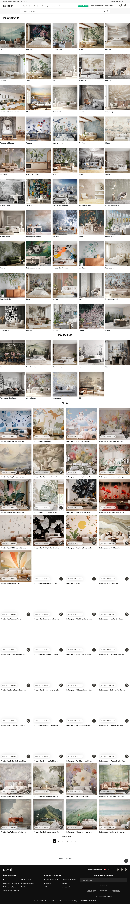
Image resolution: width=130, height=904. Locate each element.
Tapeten (23, 887)
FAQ (4, 879)
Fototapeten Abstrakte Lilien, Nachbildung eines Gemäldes (112, 441)
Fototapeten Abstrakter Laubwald (111, 796)
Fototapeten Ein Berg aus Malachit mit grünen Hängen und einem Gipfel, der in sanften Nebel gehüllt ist (46, 832)
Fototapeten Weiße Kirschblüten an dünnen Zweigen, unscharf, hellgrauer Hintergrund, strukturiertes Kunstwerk (14, 796)
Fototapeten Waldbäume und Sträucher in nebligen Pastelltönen (79, 761)
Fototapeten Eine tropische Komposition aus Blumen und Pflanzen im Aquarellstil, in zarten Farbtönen (112, 477)
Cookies (64, 883)
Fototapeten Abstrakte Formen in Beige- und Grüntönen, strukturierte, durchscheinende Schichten (14, 654)
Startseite (60, 858)
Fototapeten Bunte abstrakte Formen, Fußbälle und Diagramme (14, 441)
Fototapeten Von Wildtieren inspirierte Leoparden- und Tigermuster (46, 725)
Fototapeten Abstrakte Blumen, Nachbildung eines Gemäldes (79, 477)
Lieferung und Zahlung (10, 887)
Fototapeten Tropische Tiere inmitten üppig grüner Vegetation (79, 548)
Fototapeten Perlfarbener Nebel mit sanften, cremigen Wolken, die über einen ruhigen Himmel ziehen (14, 832)
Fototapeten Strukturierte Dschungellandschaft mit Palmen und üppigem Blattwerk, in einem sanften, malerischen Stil (46, 796)
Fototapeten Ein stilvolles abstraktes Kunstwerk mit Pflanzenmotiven (14, 512)
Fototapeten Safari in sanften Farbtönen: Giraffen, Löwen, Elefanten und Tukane (112, 690)
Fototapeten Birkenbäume (108, 583)
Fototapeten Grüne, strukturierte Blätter (46, 690)
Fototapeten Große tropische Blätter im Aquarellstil (46, 512)
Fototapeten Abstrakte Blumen (77, 796)
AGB (45, 887)
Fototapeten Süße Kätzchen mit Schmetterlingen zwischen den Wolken (79, 441)
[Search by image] (104, 11)
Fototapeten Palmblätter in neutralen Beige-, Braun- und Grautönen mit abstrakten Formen (79, 619)
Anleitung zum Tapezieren (11, 890)
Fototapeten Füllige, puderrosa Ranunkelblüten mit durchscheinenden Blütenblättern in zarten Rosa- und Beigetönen (79, 690)
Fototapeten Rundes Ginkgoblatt (45, 583)
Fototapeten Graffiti (73, 583)
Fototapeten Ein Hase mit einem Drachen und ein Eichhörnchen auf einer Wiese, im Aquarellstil (112, 654)
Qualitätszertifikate (27, 883)
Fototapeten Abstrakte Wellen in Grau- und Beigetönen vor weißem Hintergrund (79, 725)
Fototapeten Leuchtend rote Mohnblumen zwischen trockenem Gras (112, 512)
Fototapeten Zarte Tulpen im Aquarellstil (14, 690)
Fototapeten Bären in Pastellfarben (78, 654)
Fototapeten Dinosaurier (42, 441)
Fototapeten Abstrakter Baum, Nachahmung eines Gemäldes (46, 477)
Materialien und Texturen (11, 883)
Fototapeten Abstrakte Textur (11, 619)
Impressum (47, 883)
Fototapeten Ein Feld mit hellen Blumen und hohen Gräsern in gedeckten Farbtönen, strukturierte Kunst (112, 761)
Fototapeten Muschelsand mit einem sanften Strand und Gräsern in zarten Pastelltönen (112, 832)
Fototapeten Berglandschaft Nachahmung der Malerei (14, 477)
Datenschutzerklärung (51, 879)
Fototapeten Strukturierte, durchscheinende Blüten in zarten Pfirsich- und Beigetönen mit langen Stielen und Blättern (46, 619)
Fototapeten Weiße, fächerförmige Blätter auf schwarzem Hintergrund (46, 548)
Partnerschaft (65, 887)
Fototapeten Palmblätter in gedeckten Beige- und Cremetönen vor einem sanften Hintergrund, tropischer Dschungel (46, 654)
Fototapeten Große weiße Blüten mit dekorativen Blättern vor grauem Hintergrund (46, 761)
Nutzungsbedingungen (68, 879)
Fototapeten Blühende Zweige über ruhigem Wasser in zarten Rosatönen (14, 761)
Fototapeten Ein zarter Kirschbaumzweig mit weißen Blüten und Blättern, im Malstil (112, 619)
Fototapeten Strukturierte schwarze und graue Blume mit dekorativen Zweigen (79, 512)
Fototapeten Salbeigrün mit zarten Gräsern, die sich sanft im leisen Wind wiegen (79, 832)
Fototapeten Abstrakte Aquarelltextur (14, 725)
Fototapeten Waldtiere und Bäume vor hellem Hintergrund (14, 548)
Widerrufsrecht (26, 879)
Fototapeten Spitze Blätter (10, 583)
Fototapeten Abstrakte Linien (109, 548)
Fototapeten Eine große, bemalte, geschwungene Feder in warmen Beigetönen (112, 725)
